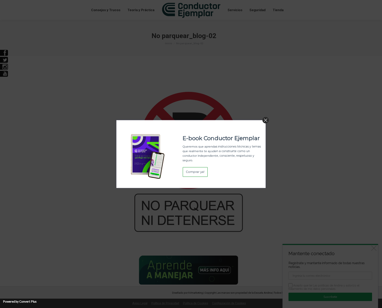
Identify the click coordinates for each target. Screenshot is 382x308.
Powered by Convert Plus (20, 301)
